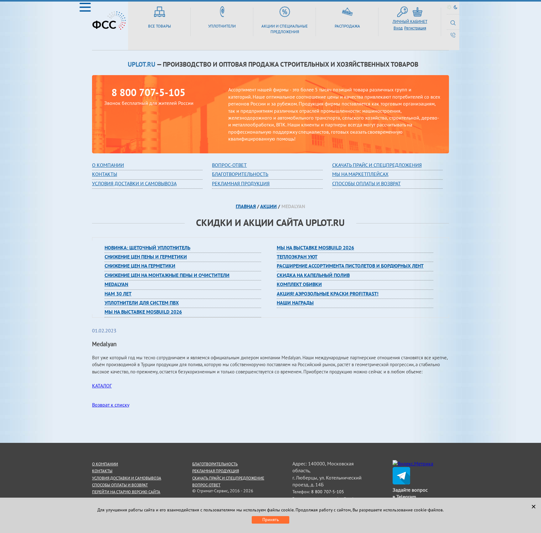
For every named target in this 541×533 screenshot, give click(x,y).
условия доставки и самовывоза (126, 478)
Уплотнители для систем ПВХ (142, 303)
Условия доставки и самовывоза (134, 183)
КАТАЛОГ (102, 385)
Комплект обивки (299, 284)
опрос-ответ (231, 165)
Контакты (104, 174)
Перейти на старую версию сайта (126, 492)
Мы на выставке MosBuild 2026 (143, 312)
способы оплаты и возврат (120, 485)
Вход (398, 28)
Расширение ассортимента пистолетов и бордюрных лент (350, 266)
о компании (105, 464)
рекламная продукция (241, 183)
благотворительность (240, 174)
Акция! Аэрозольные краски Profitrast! (328, 293)
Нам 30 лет (118, 293)
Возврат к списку (110, 405)
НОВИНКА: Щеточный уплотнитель (147, 247)
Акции (268, 206)
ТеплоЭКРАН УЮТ (297, 257)
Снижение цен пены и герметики (146, 257)
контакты (102, 471)
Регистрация (415, 28)
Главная (246, 206)
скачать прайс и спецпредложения (377, 165)
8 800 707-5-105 (148, 92)
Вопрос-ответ (206, 485)
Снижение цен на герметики (140, 266)
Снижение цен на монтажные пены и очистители (167, 275)
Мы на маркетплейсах (360, 174)
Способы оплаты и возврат (366, 183)
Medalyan (116, 284)
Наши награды (295, 303)
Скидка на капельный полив (313, 275)
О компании (108, 165)
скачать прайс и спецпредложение (228, 478)
